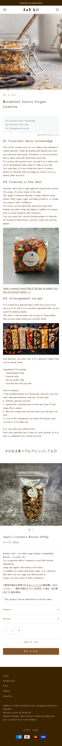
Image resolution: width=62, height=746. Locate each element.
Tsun (57, 135)
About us (7, 696)
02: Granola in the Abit (17, 124)
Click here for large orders (31, 3)
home (6, 676)
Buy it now (31, 651)
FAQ (5, 686)
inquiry (6, 691)
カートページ (34, 585)
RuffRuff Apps (46, 135)
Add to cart (31, 642)
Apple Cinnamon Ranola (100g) (26, 537)
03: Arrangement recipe (17, 128)
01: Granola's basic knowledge (20, 120)
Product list (9, 681)
